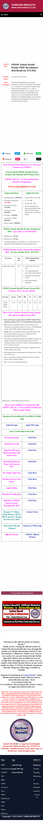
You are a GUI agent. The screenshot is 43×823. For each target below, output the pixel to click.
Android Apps (12, 425)
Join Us (17, 153)
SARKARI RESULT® (23, 4)
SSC (2, 776)
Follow (17, 159)
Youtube (36, 769)
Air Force (4, 787)
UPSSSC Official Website (32, 535)
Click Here (32, 450)
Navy (3, 791)
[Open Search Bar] (41, 14)
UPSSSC (4, 772)
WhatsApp (37, 525)
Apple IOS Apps (32, 425)
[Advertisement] (21, 41)
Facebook (36, 787)
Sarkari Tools (32, 511)
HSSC (3, 802)
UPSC (3, 783)
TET (2, 806)
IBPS (3, 780)
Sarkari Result (29, 675)
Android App (17, 765)
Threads (36, 783)
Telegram (27, 525)
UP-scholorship (6, 769)
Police (3, 809)
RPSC (3, 794)
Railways (4, 813)
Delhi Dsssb (5, 798)
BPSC (3, 765)
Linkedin (36, 791)
